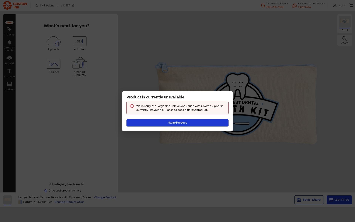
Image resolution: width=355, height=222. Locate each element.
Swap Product (177, 122)
